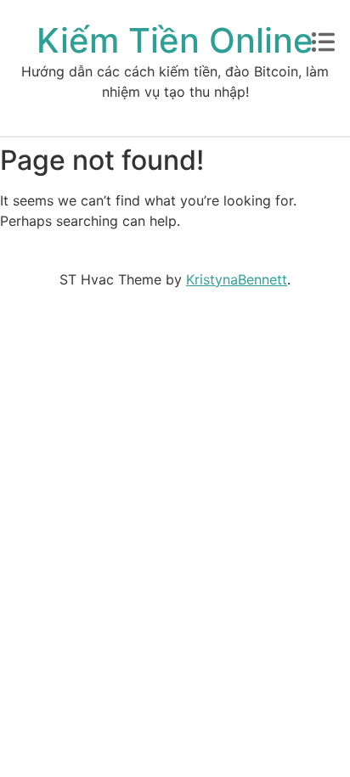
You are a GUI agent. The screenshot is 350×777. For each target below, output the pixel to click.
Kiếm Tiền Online (175, 40)
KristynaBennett (236, 279)
